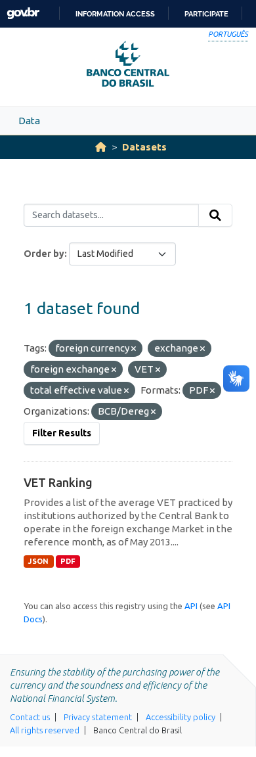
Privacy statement (98, 717)
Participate (206, 13)
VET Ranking (58, 482)
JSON (38, 561)
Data (29, 120)
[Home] (100, 146)
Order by (44, 253)
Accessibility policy (180, 717)
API (191, 605)
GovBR (23, 13)
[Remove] (133, 349)
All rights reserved (44, 730)
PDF (67, 561)
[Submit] (215, 215)
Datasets (144, 146)
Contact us (30, 717)
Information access (115, 13)
